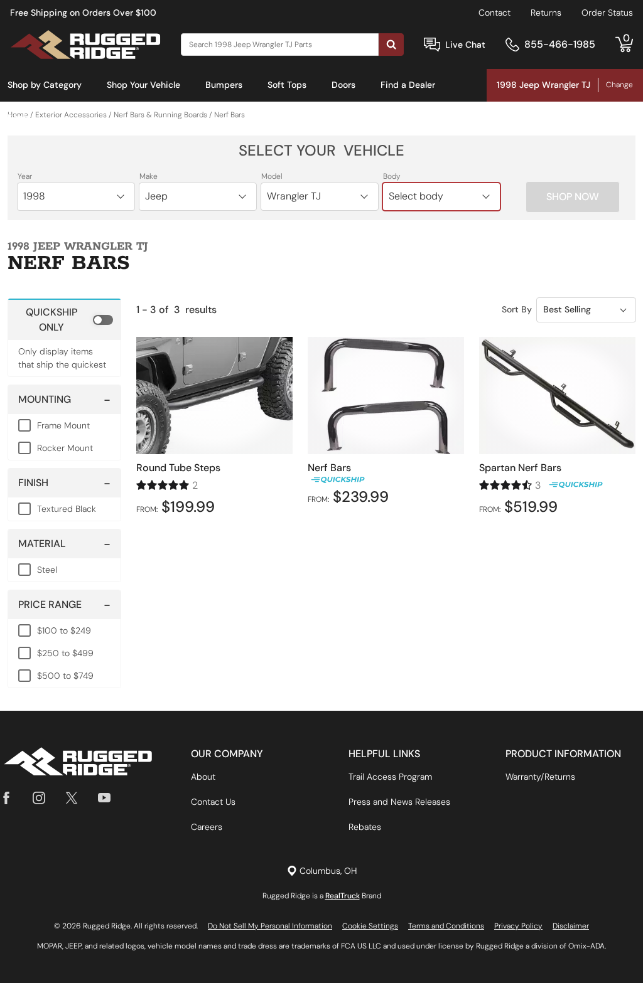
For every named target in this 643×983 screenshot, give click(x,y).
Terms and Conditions (446, 926)
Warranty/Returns (540, 776)
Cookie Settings (370, 926)
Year (25, 176)
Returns (546, 12)
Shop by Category (45, 84)
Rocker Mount (65, 448)
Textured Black (66, 508)
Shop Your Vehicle (143, 84)
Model (272, 176)
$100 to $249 (64, 630)
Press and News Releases (399, 801)
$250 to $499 (65, 653)
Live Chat (465, 44)
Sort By (517, 309)
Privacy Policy (518, 926)
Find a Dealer (408, 84)
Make (148, 176)
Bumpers (223, 84)
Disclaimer (571, 926)
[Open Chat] (432, 45)
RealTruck (342, 896)
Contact (494, 12)
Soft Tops (286, 84)
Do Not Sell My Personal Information (270, 926)
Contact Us (213, 801)
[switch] (64, 319)
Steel (47, 569)
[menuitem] (44, 85)
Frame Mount (63, 425)
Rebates (365, 826)
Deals (19, 117)
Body (392, 176)
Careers (206, 826)
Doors (343, 84)
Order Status (607, 12)
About (203, 776)
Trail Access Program (390, 776)
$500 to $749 (65, 675)
